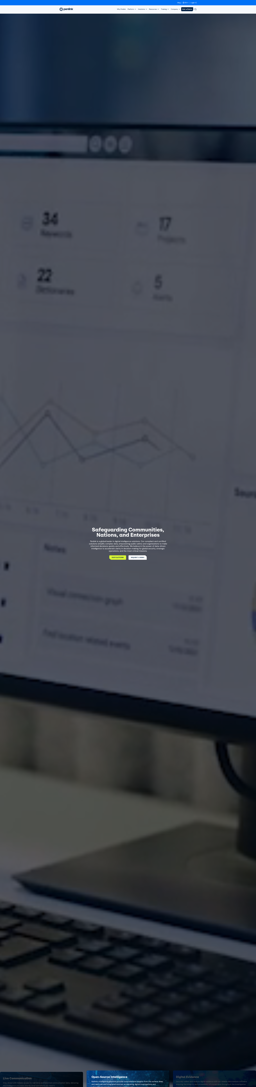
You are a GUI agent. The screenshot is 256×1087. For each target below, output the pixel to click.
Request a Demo (137, 557)
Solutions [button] (141, 9)
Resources (153, 9)
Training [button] (164, 9)
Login (193, 3)
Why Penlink (121, 9)
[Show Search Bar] (195, 9)
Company (174, 9)
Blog (179, 3)
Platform (131, 9)
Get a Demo (187, 9)
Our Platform (118, 557)
